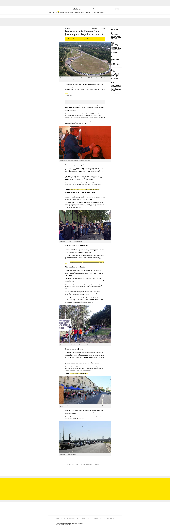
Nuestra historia (60, 518)
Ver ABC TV (79, 8)
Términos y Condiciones (72, 518)
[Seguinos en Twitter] (109, 8)
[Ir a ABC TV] (108, 12)
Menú (121, 9)
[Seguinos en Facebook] (107, 8)
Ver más (116, 36)
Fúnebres (96, 518)
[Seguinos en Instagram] (113, 8)
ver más (93, 8)
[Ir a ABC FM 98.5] (117, 12)
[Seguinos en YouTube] (111, 8)
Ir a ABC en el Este (60, 9)
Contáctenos (110, 518)
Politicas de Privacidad (85, 518)
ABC (52, 9)
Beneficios (102, 518)
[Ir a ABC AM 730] (111, 12)
